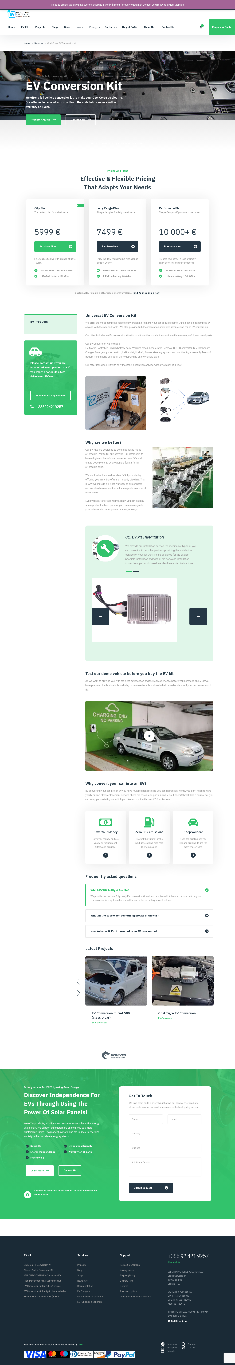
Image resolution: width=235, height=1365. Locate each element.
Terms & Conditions (130, 1265)
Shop (55, 27)
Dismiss (179, 4)
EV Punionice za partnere (90, 1296)
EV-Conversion (99, 1022)
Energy (93, 27)
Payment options (128, 1291)
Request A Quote (221, 27)
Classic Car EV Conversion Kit (38, 1270)
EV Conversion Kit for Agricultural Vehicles (45, 1291)
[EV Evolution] (19, 14)
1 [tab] (129, 571)
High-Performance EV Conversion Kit (42, 1280)
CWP (80, 1344)
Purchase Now (47, 246)
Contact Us (167, 27)
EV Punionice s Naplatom (89, 1302)
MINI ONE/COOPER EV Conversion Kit (42, 1275)
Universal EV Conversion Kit (37, 1265)
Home (11, 27)
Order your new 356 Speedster (135, 1296)
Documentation (85, 1286)
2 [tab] (136, 571)
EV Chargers (83, 1291)
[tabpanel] (162, 550)
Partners (110, 27)
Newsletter (82, 1280)
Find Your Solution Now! (146, 293)
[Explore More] (105, 855)
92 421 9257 (188, 1256)
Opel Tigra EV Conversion (177, 1013)
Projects (40, 27)
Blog (79, 1270)
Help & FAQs (129, 27)
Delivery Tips (126, 1280)
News (80, 27)
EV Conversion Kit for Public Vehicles (42, 1286)
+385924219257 (49, 407)
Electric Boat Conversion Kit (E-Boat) (42, 1296)
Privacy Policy (127, 1270)
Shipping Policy (127, 1275)
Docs (67, 27)
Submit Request (143, 1187)
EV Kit (24, 27)
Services (38, 43)
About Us (149, 27)
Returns (124, 1286)
